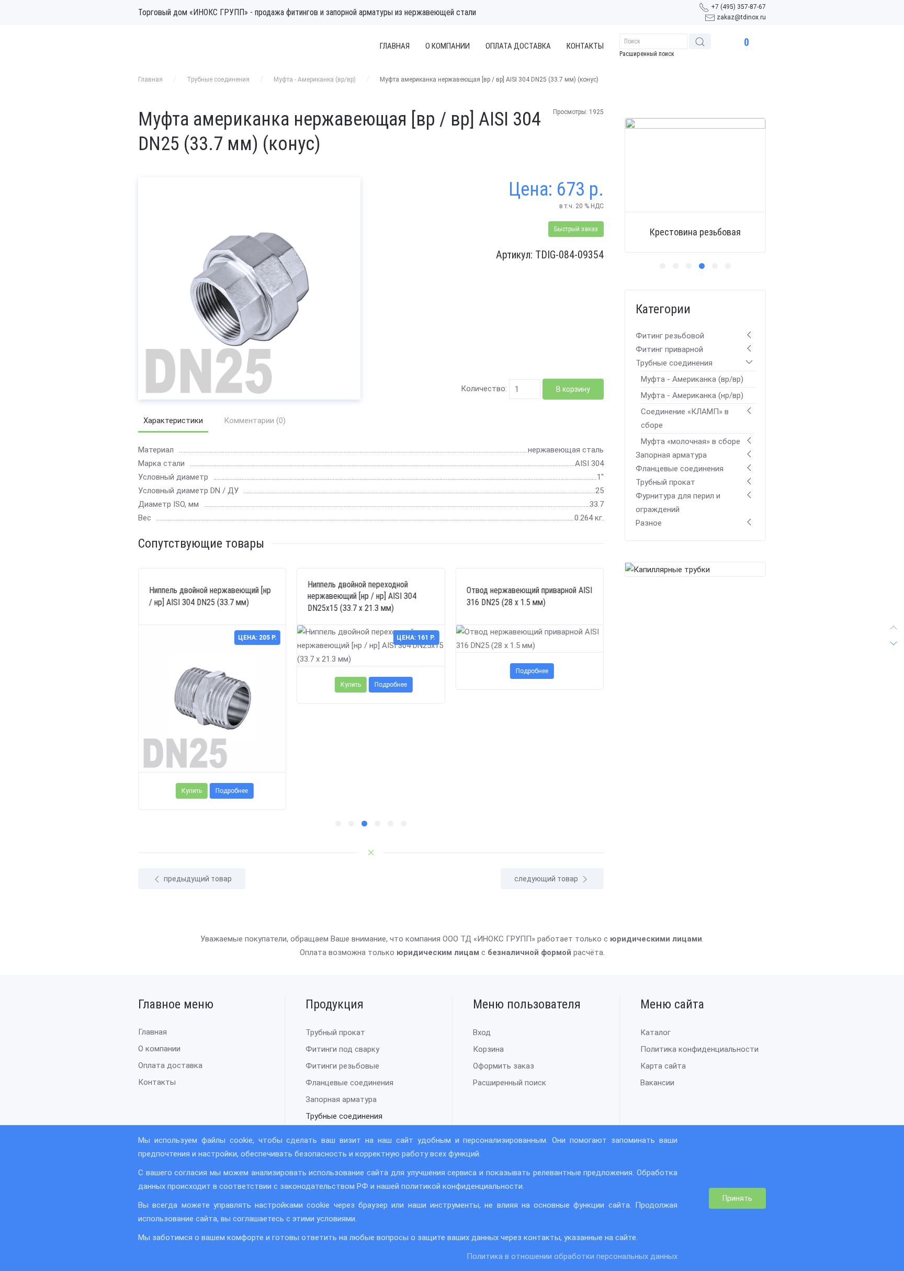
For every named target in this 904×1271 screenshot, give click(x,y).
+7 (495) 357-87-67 (738, 6)
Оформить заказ (503, 1066)
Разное (649, 523)
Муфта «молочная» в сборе (690, 441)
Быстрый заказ (576, 229)
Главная (395, 46)
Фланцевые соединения (680, 468)
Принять (737, 1198)
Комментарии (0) (255, 420)
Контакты (585, 46)
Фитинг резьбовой (670, 336)
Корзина (488, 1049)
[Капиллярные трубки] (667, 569)
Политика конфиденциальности (699, 1049)
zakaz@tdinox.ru (741, 17)
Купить (192, 791)
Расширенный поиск (646, 54)
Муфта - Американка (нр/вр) (692, 395)
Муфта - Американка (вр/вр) (315, 79)
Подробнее (232, 791)
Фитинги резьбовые (342, 1066)
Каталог (655, 1032)
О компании (447, 46)
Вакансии (657, 1082)
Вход (482, 1032)
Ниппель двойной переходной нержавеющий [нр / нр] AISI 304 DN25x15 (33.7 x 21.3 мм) (362, 596)
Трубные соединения (218, 79)
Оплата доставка (518, 46)
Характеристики (173, 420)
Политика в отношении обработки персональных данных (572, 1256)
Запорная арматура (671, 455)
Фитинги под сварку (342, 1049)
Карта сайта (663, 1066)
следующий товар (547, 879)
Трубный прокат (665, 482)
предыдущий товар (197, 879)
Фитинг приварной (669, 349)
